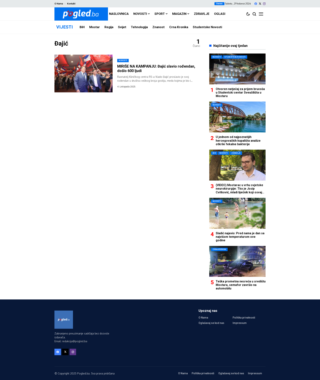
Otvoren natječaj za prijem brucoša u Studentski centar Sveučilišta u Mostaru (240, 92)
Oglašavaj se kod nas (211, 322)
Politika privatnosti (244, 317)
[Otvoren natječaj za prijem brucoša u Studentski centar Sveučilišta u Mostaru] (237, 69)
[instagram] (264, 3)
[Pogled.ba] (81, 14)
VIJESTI (64, 27)
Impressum (240, 322)
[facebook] (255, 3)
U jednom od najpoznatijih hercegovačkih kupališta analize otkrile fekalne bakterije (238, 140)
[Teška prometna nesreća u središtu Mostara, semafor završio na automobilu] (237, 261)
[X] (260, 4)
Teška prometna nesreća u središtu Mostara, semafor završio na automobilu (241, 285)
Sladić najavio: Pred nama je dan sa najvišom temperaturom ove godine (240, 236)
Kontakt (71, 3)
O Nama (58, 3)
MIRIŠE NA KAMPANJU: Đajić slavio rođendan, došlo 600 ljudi (156, 68)
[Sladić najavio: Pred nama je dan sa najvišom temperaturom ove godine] (237, 213)
